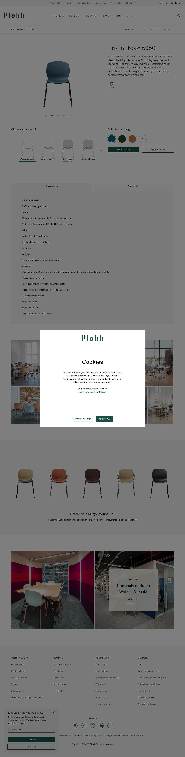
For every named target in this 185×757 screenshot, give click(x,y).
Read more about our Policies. (92, 392)
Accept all (104, 419)
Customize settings (81, 419)
